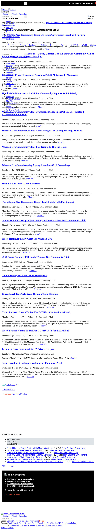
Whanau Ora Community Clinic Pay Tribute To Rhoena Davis (34, 147)
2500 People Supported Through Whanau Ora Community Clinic (36, 257)
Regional (53, 45)
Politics (44, 45)
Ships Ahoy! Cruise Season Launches (24, 450)
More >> (39, 126)
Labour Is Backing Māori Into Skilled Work (25, 453)
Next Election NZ (54, 523)
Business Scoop (12, 30)
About (15, 521)
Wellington (10, 25)
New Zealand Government (73, 448)
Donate (42, 521)
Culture (9, 81)
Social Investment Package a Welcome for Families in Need (32, 363)
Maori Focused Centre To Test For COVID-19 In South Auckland (35, 330)
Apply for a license (43, 525)
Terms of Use (57, 525)
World (84, 45)
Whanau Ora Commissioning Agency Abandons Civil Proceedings (36, 165)
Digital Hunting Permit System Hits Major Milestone (29, 448)
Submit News (23, 521)
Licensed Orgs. (16, 525)
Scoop (8, 21)
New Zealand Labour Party (66, 453)
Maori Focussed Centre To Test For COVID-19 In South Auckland (36, 312)
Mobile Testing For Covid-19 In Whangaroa (24, 275)
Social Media (13, 523)
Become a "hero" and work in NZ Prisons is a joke (28, 349)
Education (10, 84)
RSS (10, 466)
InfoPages (10, 39)
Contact (9, 521)
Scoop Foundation (39, 523)
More (4, 466)
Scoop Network (25, 523)
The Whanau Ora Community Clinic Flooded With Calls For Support (38, 202)
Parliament (33, 45)
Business (64, 45)
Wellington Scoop (13, 99)
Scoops (23, 45)
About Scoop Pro (29, 525)
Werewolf (10, 23)
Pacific (8, 32)
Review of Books (13, 37)
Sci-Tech (74, 45)
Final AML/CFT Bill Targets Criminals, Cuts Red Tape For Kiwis (35, 462)
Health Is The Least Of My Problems (21, 183)
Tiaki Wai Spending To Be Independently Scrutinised (30, 455)
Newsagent (34, 521)
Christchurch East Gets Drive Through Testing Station (30, 294)
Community (10, 34)
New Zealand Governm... (83, 462)
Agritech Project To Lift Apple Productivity (25, 459)
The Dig (9, 28)
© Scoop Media (7, 528)
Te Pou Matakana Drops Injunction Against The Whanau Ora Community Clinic (44, 220)
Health (8, 86)
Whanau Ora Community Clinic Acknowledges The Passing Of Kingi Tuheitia (42, 130)
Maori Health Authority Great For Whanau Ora (27, 238)
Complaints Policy (69, 523)
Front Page (12, 45)
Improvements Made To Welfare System (24, 457)
